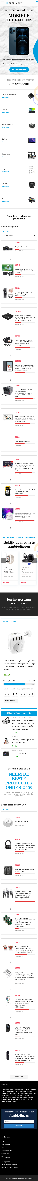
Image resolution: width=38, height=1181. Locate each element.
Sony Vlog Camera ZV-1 (21, 247)
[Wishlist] (32, 3)
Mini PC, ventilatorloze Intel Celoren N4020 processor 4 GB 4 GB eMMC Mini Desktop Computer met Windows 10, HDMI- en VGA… (25, 318)
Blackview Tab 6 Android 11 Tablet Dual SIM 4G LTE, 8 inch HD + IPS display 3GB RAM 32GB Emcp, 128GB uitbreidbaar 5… (24, 367)
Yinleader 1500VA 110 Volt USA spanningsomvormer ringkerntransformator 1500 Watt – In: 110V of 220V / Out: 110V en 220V (24, 393)
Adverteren (5, 1153)
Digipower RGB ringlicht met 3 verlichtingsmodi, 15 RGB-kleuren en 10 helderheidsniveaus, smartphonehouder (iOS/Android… (25, 1003)
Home (3, 1141)
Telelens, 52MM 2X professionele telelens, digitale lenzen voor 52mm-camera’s (25, 270)
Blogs (3, 1147)
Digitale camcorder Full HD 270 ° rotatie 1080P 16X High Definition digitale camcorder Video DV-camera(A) (24, 342)
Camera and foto (18, 750)
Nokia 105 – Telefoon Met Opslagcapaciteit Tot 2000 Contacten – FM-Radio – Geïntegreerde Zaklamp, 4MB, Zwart (24, 1030)
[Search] (27, 3)
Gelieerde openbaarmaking (10, 1167)
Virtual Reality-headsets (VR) (22, 717)
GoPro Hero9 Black (19, 753)
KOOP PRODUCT (10, 700)
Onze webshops (7, 1150)
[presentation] (3, 560)
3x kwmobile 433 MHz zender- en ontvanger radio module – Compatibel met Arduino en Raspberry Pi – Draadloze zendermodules (25, 922)
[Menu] (2, 3)
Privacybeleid (6, 1162)
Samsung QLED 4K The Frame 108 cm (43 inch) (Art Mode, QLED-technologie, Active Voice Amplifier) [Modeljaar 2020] (25, 419)
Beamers (15, 736)
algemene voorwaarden (9, 1164)
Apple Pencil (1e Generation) (23, 441)
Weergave (5, 97)
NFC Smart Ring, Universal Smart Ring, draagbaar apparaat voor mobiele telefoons (24, 293)
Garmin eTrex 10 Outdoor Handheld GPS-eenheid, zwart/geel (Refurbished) (25, 491)
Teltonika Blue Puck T (21, 821)
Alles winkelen (6, 1144)
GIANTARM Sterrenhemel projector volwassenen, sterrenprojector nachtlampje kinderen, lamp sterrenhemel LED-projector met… (25, 515)
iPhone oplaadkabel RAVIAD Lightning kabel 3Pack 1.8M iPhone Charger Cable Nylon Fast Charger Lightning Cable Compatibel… (24, 895)
